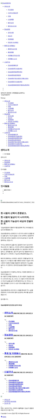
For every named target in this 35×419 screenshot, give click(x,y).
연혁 (5, 176)
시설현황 (7, 178)
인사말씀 (7, 172)
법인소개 (7, 180)
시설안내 (7, 132)
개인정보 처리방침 (10, 401)
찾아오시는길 (8, 182)
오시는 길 (7, 403)
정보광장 (7, 114)
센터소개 (7, 101)
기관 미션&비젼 (9, 174)
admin (4, 416)
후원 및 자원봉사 (9, 123)
